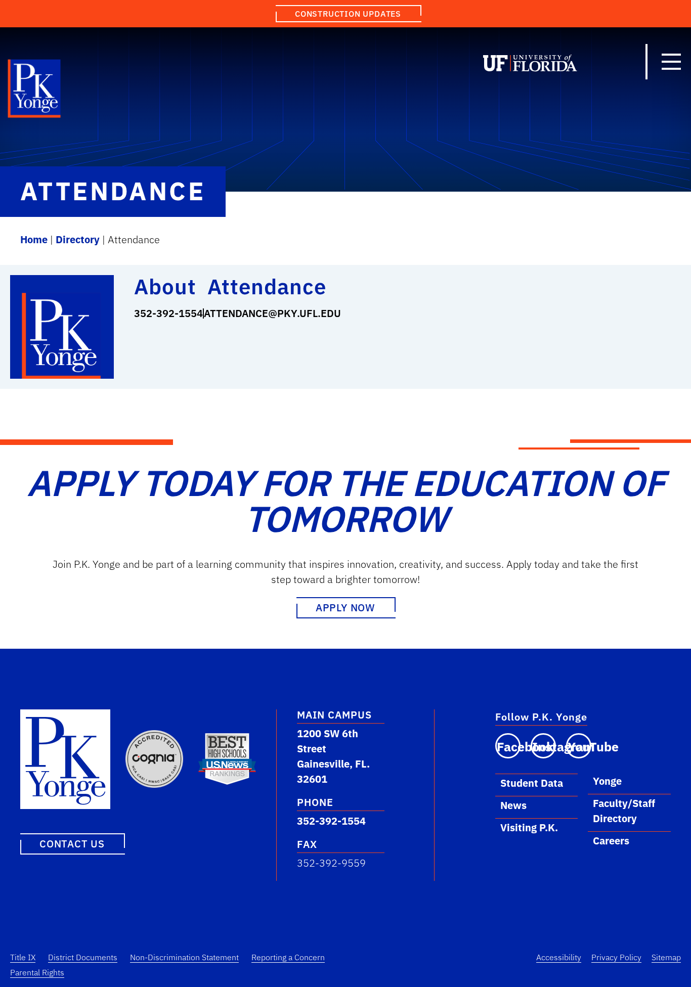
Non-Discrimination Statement (184, 957)
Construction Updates (348, 14)
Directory (78, 239)
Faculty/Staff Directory (624, 810)
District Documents (82, 957)
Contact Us (72, 843)
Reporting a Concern (288, 957)
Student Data (531, 783)
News (513, 805)
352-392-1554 (168, 313)
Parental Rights (37, 972)
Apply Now (345, 607)
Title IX (22, 957)
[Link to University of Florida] (530, 65)
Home (34, 239)
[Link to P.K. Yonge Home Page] (34, 91)
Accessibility (558, 957)
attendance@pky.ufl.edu (272, 313)
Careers (611, 840)
